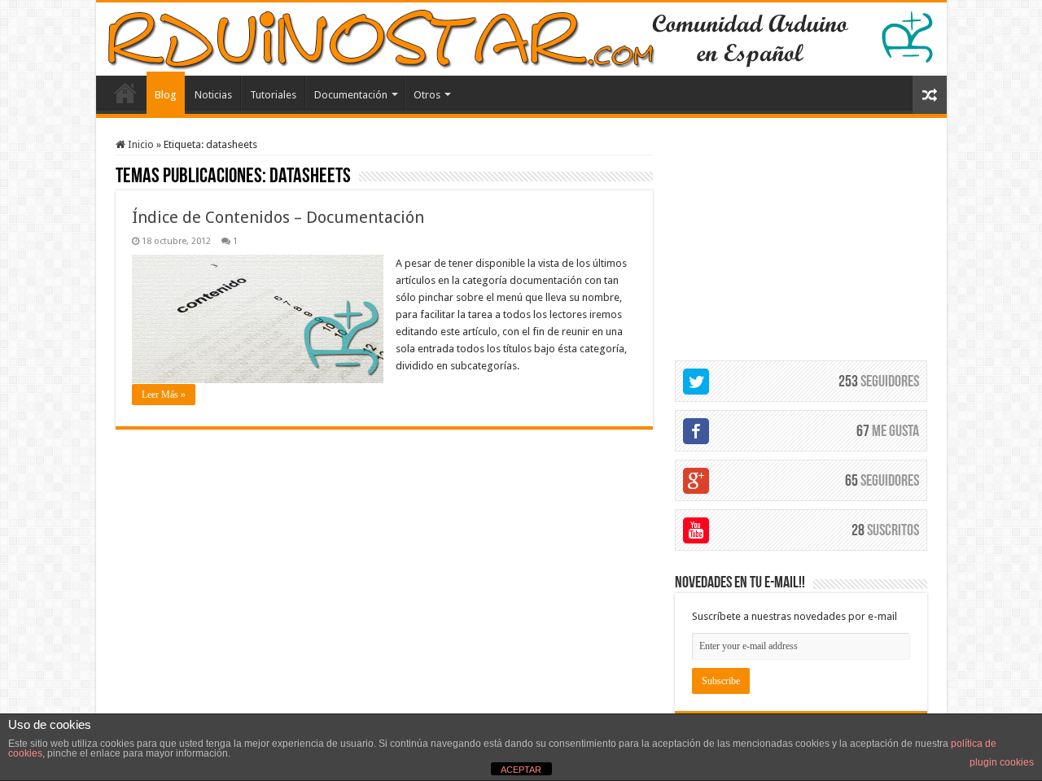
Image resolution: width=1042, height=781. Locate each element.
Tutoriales (273, 95)
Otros (427, 95)
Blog (166, 95)
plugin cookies (1002, 762)
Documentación (350, 95)
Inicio (139, 144)
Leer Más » (164, 394)
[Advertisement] (801, 240)
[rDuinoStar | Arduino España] (521, 39)
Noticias (213, 95)
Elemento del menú (125, 93)
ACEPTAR (521, 769)
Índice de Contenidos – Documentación (278, 217)
